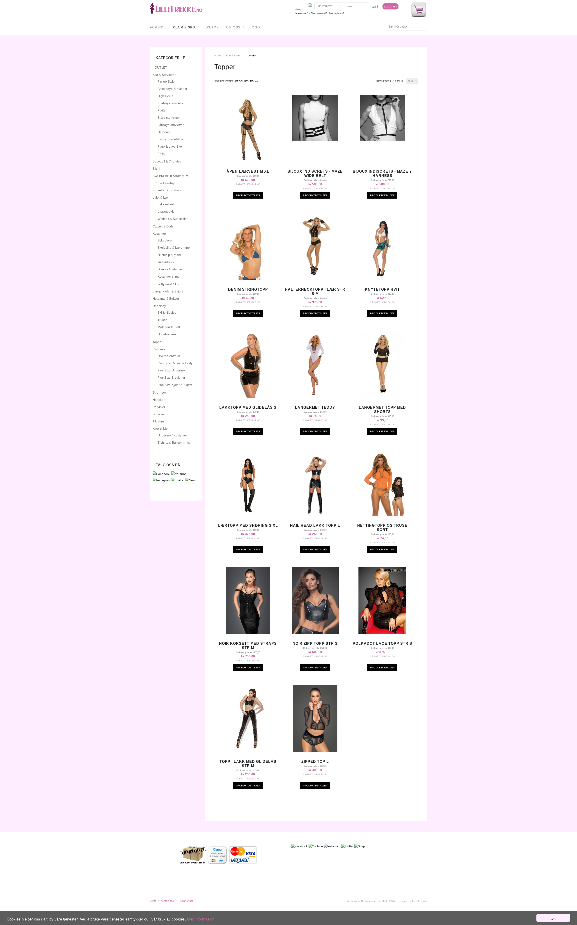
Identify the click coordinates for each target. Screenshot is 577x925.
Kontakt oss (167, 900)
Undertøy (159, 306)
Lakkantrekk (166, 204)
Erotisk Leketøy (164, 183)
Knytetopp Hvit (382, 289)
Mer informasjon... (202, 919)
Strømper (159, 392)
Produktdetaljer (248, 195)
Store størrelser (169, 117)
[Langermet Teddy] (315, 397)
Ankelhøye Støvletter (172, 88)
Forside (158, 27)
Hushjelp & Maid (169, 255)
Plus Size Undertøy (171, 370)
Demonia (164, 132)
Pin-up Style (166, 81)
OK (553, 918)
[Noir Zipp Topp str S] (315, 633)
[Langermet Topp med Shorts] (382, 397)
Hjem (217, 55)
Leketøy (210, 27)
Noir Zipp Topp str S (315, 643)
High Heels (165, 96)
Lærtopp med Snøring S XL (248, 525)
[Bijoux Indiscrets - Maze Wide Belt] (315, 139)
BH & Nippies (167, 312)
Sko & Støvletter (164, 75)
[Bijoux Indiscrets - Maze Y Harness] (382, 139)
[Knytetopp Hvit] (382, 279)
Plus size (159, 349)
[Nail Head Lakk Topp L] (315, 515)
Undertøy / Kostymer (172, 435)
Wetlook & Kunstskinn (173, 218)
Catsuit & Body (163, 226)
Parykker (159, 407)
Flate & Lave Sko (170, 146)
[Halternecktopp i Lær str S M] (315, 279)
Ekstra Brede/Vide (170, 139)
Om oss (233, 27)
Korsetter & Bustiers (167, 190)
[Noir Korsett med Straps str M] (248, 633)
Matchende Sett (169, 327)
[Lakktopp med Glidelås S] (248, 397)
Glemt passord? (319, 13)
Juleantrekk (166, 262)
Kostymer (159, 233)
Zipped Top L (315, 761)
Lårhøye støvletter (171, 125)
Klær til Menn (162, 428)
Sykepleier (165, 240)
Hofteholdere (167, 334)
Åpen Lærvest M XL (248, 171)
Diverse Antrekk (169, 356)
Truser (162, 320)
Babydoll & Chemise (167, 161)
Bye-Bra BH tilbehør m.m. (171, 176)
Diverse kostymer (170, 269)
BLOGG (253, 27)
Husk (373, 7)
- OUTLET (160, 67)
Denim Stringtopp (248, 289)
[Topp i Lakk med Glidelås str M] (248, 751)
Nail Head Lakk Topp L (315, 525)
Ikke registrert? (336, 13)
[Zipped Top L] (315, 751)
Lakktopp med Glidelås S (248, 407)
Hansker (159, 399)
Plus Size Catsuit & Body (175, 363)
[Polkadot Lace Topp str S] (382, 633)
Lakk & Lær (161, 197)
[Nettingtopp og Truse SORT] (382, 515)
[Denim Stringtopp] (248, 279)
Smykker (159, 414)
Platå (161, 110)
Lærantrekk (166, 211)
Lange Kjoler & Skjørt (168, 291)
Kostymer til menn (170, 276)
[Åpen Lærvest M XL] (248, 160)
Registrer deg (186, 900)
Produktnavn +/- (246, 81)
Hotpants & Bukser (166, 298)
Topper (158, 342)
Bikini (156, 168)
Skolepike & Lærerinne (174, 247)
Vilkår (153, 900)
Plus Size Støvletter (171, 377)
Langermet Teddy (315, 407)
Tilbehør (158, 421)
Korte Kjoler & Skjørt (167, 284)
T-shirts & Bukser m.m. (174, 442)
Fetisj (161, 153)
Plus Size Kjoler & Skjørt (175, 385)
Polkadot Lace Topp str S (382, 643)
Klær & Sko (184, 27)
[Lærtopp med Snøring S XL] (248, 515)
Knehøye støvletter (171, 103)
